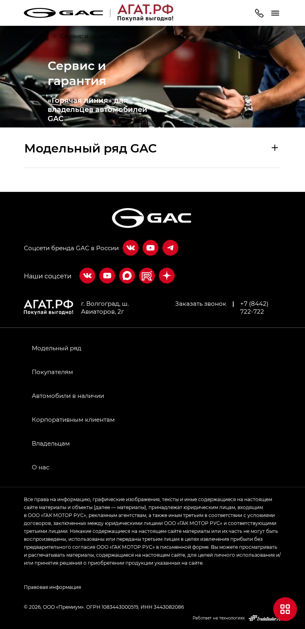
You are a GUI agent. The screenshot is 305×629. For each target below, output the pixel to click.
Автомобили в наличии (68, 395)
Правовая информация (52, 587)
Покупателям (52, 372)
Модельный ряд (56, 348)
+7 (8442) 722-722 (254, 307)
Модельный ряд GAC (90, 148)
